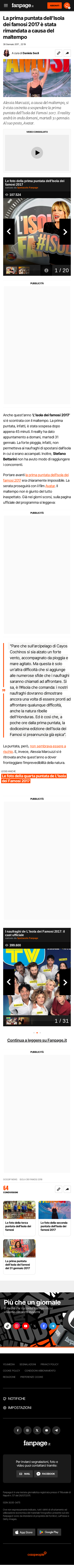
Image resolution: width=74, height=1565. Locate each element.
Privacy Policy (49, 1364)
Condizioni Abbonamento (40, 1370)
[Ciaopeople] (37, 1554)
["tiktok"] (7, 1326)
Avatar (50, 486)
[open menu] (4, 5)
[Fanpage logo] (23, 5)
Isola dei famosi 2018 (31, 1179)
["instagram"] (16, 1326)
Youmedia (9, 1364)
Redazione (9, 1376)
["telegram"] (52, 1326)
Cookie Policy (11, 1370)
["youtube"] (25, 1326)
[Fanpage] (37, 1443)
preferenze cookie (31, 1376)
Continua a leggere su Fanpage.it (37, 1040)
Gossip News (10, 1179)
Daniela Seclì (31, 53)
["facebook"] (43, 1326)
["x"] (34, 1326)
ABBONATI (54, 5)
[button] (67, 53)
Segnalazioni (28, 1364)
